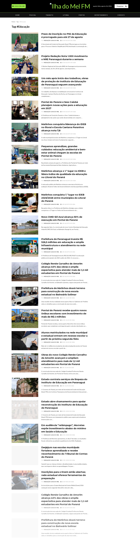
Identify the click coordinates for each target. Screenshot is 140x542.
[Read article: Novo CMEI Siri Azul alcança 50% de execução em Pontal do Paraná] (25, 225)
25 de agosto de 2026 (68, 40)
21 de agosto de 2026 (68, 88)
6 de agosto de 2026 (68, 204)
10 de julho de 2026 (68, 342)
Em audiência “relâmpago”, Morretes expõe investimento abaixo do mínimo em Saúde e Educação (63, 428)
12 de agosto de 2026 (68, 133)
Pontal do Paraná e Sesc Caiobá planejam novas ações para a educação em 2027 (64, 105)
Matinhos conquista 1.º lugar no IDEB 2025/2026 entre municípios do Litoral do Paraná (63, 197)
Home (17, 15)
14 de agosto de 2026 (68, 111)
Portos (82, 15)
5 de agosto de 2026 (68, 276)
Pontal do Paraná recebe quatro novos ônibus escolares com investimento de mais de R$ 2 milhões (64, 313)
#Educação (23, 21)
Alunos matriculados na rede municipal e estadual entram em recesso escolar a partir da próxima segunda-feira (64, 335)
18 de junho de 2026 (68, 411)
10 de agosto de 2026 (68, 180)
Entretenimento (101, 15)
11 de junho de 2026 (68, 460)
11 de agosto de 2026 (68, 159)
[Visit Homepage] (70, 6)
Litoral (66, 15)
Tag (17, 21)
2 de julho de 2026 (67, 385)
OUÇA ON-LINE (19, 6)
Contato (121, 15)
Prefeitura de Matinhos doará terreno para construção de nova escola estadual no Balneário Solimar (63, 291)
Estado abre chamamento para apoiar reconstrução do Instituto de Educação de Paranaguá (64, 404)
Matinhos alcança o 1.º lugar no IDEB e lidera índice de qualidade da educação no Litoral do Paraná (64, 174)
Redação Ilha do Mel (51, 40)
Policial (32, 15)
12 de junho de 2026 (68, 435)
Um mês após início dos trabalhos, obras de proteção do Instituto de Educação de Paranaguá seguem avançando (64, 81)
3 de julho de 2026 (67, 367)
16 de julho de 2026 (68, 320)
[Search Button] (126, 6)
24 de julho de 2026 (68, 298)
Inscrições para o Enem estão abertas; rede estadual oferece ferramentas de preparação (63, 475)
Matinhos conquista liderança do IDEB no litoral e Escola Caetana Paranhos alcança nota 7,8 (63, 127)
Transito (49, 15)
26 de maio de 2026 (67, 481)
